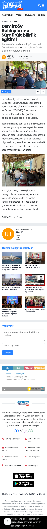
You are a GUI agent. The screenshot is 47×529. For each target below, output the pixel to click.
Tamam (31, 526)
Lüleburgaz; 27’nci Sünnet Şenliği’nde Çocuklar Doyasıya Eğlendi (10, 312)
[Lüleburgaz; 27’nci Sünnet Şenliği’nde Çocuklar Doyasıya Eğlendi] (12, 301)
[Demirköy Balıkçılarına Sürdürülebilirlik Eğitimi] (23, 75)
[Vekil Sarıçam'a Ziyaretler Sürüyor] (35, 257)
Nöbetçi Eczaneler (12, 439)
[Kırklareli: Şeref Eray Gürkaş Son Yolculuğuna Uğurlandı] (35, 279)
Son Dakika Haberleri (12, 465)
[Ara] (39, 5)
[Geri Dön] (7, 521)
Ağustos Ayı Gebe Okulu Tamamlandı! (34, 310)
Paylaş (7, 91)
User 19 (19, 232)
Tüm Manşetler (34, 456)
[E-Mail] (18, 237)
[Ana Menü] (43, 5)
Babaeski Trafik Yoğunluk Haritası (32, 449)
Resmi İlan (7, 14)
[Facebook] (17, 431)
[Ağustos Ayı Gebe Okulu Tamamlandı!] (35, 301)
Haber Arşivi (33, 465)
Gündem (30, 14)
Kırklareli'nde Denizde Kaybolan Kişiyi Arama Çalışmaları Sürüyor (11, 267)
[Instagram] (26, 431)
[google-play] (23, 484)
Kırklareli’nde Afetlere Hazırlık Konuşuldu (11, 288)
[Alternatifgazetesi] (12, 5)
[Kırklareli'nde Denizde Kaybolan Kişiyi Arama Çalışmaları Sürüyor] (12, 257)
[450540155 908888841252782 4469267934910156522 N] (23, 170)
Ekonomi (41, 493)
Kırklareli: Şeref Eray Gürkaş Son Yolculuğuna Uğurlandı (34, 289)
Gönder (7, 352)
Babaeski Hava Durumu (32, 440)
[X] (21, 431)
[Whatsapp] (30, 431)
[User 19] (8, 233)
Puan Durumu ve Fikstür (10, 458)
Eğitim (41, 14)
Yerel (19, 14)
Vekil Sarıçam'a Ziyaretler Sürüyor (32, 266)
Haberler (6, 21)
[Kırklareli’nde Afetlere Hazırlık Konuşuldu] (12, 279)
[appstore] (23, 476)
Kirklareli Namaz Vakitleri (10, 449)
